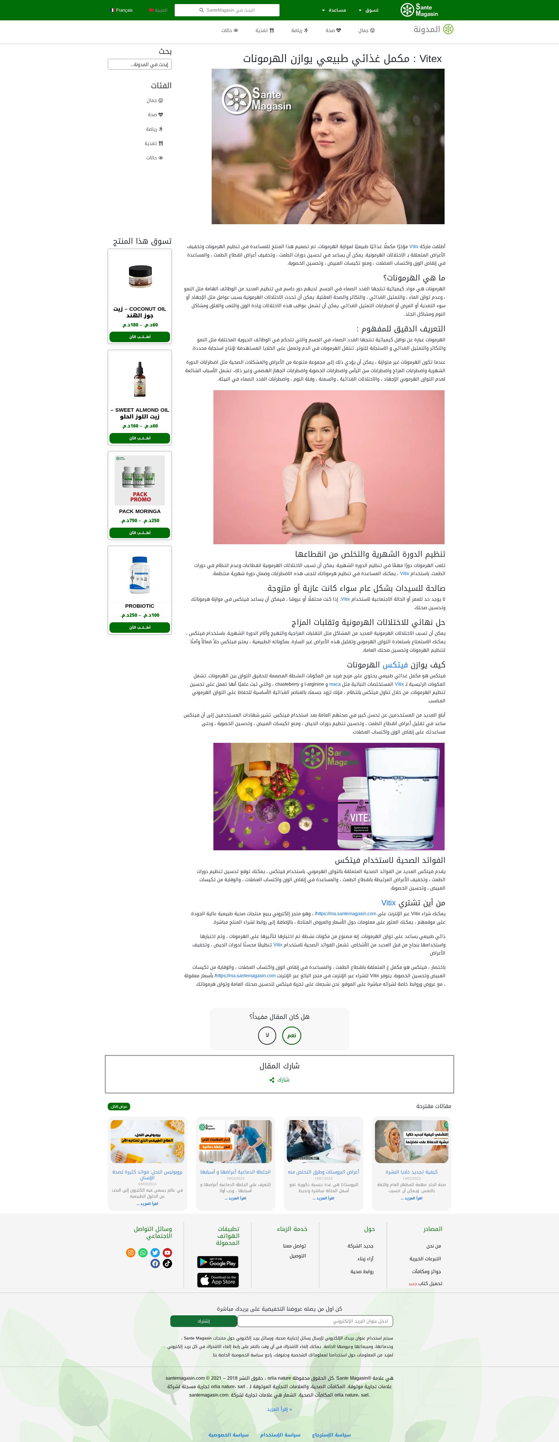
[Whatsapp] (143, 1252)
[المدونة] (448, 29)
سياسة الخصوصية (228, 1434)
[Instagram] (130, 1252)
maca (335, 684)
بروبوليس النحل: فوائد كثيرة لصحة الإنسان (147, 1174)
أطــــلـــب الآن (140, 337)
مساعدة (337, 10)
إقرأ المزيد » (279, 1409)
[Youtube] (167, 1252)
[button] (158, 10)
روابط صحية (362, 1271)
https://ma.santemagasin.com (346, 913)
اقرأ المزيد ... (411, 1198)
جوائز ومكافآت (426, 1271)
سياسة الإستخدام (280, 1434)
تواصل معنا (294, 1245)
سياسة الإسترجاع (331, 1434)
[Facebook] (155, 1263)
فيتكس (395, 665)
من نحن (434, 1245)
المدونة (426, 29)
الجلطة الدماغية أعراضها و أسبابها (235, 1171)
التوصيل (298, 1255)
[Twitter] (155, 1252)
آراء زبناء (366, 1258)
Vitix (413, 246)
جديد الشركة (361, 1245)
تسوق (371, 10)
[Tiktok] (167, 1263)
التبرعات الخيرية (425, 1258)
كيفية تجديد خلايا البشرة (412, 1171)
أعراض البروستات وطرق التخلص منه (323, 1171)
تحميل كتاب (430, 1283)
